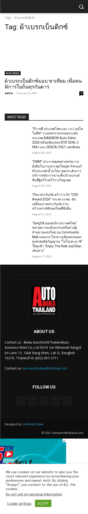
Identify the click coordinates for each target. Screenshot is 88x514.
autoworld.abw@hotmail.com (45, 368)
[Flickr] (44, 401)
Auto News (12, 73)
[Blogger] (21, 401)
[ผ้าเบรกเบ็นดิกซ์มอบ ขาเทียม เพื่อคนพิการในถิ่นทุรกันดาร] (44, 55)
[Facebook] (32, 401)
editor (9, 93)
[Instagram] (55, 401)
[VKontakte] (67, 401)
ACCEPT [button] (43, 503)
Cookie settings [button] (19, 503)
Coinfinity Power (33, 424)
